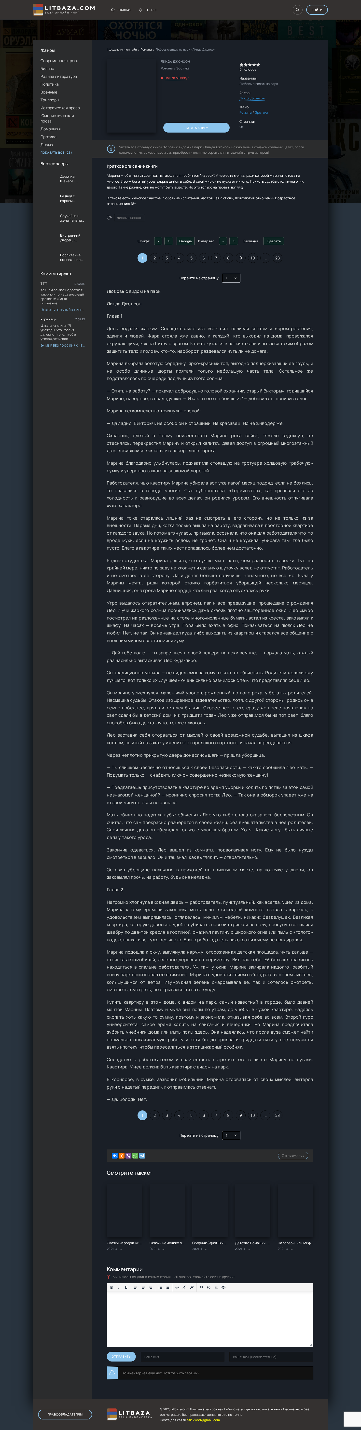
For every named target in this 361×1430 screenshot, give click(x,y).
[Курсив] (119, 1287)
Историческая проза (60, 107)
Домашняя (51, 129)
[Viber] (128, 1156)
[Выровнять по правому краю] (150, 1287)
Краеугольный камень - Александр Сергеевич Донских (65, 310)
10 (253, 258)
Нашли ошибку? (177, 78)
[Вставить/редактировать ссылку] (184, 1287)
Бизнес (47, 68)
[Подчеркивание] (126, 1287)
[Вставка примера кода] (208, 1287)
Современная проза (60, 60)
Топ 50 (151, 10)
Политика (50, 84)
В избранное (294, 1155)
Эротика (48, 136)
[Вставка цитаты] (201, 1287)
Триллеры (50, 100)
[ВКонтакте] (115, 1156)
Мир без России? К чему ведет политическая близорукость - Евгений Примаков (65, 345)
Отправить (121, 1356)
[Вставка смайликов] (177, 1287)
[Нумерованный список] (167, 1287)
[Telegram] (142, 1156)
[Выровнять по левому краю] (135, 1287)
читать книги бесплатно (281, 1409)
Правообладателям (65, 1414)
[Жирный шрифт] (111, 1287)
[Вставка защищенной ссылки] (191, 1287)
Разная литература (59, 76)
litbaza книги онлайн (122, 49)
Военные (49, 92)
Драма (47, 144)
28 (277, 258)
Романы (146, 49)
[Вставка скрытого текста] (223, 1287)
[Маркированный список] (160, 1287)
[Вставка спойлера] (216, 1287)
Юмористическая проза (57, 118)
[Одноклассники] (122, 1156)
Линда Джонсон (252, 98)
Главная (124, 10)
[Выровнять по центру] (143, 1287)
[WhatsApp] (135, 1156)
